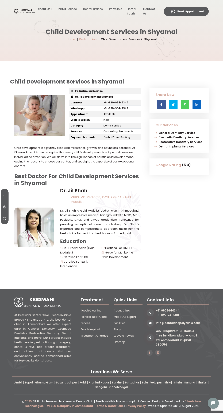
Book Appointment (190, 11)
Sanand (189, 383)
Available (109, 114)
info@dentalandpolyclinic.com (178, 323)
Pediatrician (88, 39)
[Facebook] (150, 353)
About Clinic (122, 311)
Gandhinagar (118, 387)
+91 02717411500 (167, 315)
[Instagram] (158, 353)
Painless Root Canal (93, 317)
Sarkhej (117, 383)
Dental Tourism (132, 11)
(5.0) (186, 164)
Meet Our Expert (125, 317)
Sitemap (119, 342)
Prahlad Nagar (99, 383)
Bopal (29, 383)
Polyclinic (115, 9)
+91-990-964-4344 (115, 102)
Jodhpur (71, 383)
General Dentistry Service (177, 133)
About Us (43, 9)
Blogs (117, 329)
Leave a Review (124, 336)
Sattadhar (132, 383)
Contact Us (149, 11)
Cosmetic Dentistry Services (179, 137)
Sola (145, 383)
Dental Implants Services (176, 146)
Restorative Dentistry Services (180, 142)
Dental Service (67, 9)
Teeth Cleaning (90, 311)
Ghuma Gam (44, 383)
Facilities (119, 323)
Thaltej (202, 383)
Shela (178, 383)
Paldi (82, 383)
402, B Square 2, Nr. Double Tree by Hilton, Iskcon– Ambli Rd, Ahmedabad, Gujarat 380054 (176, 338)
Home (71, 39)
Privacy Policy (136, 406)
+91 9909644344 (167, 311)
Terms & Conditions (109, 406)
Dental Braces (93, 9)
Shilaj (168, 383)
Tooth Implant (90, 329)
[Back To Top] (213, 391)
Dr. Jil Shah (73, 190)
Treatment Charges (94, 336)
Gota (59, 383)
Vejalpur (156, 383)
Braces (85, 323)
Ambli (18, 383)
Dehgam (101, 387)
